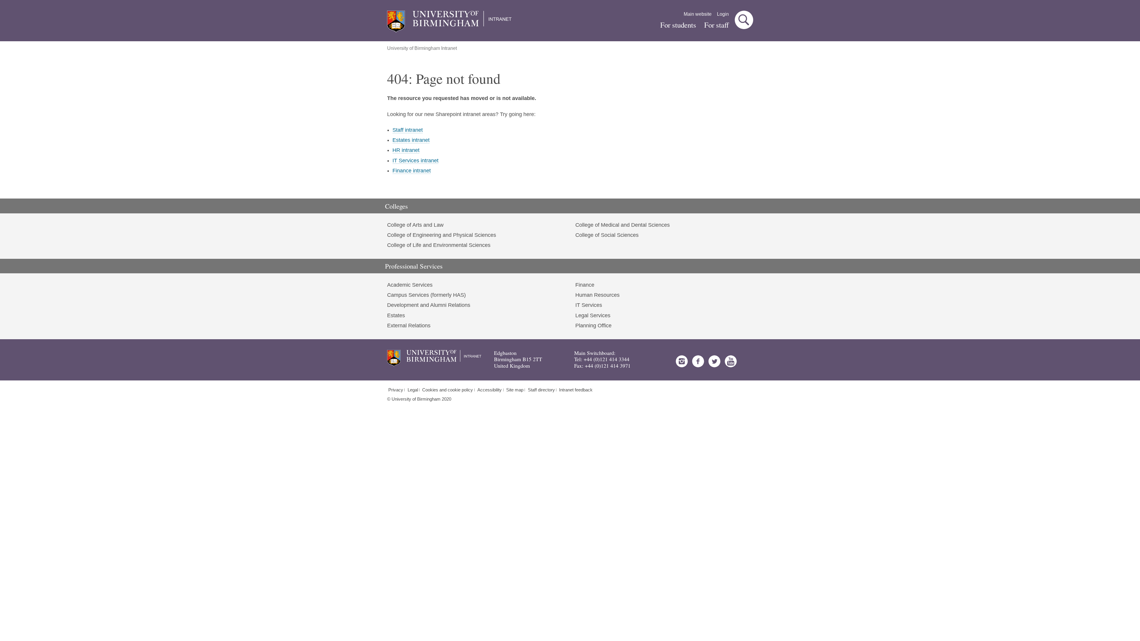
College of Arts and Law (415, 225)
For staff (716, 25)
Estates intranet (411, 140)
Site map (514, 390)
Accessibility (489, 390)
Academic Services (410, 285)
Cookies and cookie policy (447, 390)
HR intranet (405, 150)
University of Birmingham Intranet (422, 48)
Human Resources (597, 295)
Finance (584, 285)
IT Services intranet (415, 161)
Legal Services (592, 315)
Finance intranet (411, 171)
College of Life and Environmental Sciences (438, 245)
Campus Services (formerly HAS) (426, 295)
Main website (698, 14)
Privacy (395, 390)
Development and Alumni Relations (428, 305)
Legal (413, 390)
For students (678, 25)
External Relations (408, 326)
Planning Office (593, 326)
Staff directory (541, 390)
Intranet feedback (576, 390)
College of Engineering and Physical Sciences (441, 235)
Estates (396, 315)
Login (723, 14)
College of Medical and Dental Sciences (622, 225)
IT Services (588, 305)
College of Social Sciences (607, 235)
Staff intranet (407, 130)
